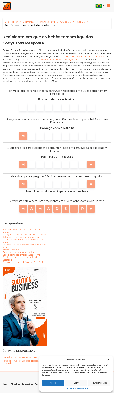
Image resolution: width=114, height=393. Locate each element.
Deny (76, 383)
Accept (53, 383)
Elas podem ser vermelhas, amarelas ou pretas (22, 230)
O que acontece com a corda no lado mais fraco (23, 240)
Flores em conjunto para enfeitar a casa (22, 252)
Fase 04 (80, 22)
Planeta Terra (47, 22)
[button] (108, 359)
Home (6, 384)
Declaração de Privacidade (77, 388)
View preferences (99, 383)
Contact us (27, 384)
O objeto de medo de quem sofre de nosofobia (20, 258)
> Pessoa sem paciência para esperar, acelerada (21, 362)
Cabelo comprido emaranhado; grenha (21, 255)
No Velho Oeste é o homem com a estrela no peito (24, 245)
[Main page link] (7, 6)
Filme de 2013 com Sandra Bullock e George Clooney (55, 59)
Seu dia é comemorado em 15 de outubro (86, 56)
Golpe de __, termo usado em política (21, 237)
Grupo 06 (65, 22)
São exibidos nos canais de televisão (20, 357)
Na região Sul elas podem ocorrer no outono (24, 234)
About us (15, 384)
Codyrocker (11, 22)
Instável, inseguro (11, 249)
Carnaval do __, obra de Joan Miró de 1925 (23, 262)
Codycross (29, 22)
